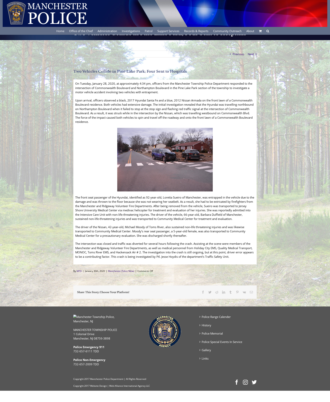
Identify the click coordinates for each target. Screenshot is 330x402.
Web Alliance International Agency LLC (129, 385)
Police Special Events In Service (222, 342)
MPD (79, 271)
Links (205, 358)
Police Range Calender (216, 317)
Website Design (98, 385)
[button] (267, 31)
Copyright (78, 379)
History (206, 325)
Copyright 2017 (81, 385)
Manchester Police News (121, 271)
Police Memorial (212, 333)
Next (251, 54)
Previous (238, 54)
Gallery (206, 350)
